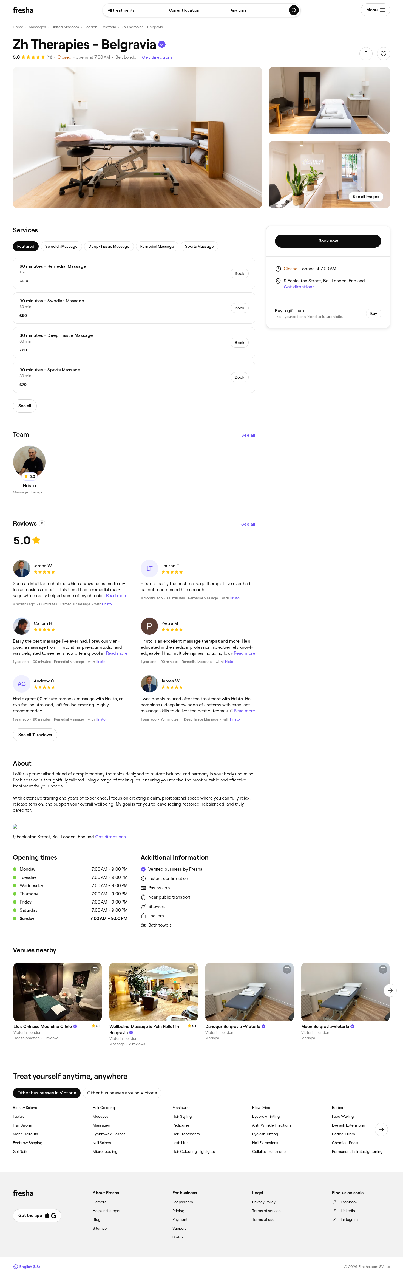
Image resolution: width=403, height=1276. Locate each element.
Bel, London (127, 57)
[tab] (26, 246)
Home (18, 27)
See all (248, 435)
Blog (96, 1219)
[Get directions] (134, 826)
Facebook (349, 1202)
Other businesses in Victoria (46, 1093)
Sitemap (100, 1228)
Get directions (157, 57)
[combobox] (133, 10)
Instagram (349, 1219)
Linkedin (348, 1211)
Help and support (107, 1211)
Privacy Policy (264, 1202)
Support (179, 1228)
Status (177, 1237)
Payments (180, 1219)
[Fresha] (23, 9)
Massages (37, 27)
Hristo (107, 604)
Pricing (178, 1211)
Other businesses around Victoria (122, 1093)
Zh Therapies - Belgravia (142, 27)
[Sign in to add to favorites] (383, 53)
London (90, 27)
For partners (182, 1202)
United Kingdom (65, 27)
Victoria (109, 27)
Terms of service (266, 1211)
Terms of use (263, 1219)
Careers (99, 1202)
